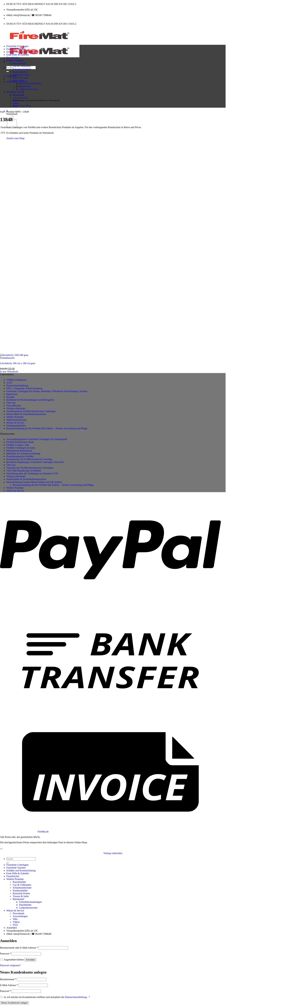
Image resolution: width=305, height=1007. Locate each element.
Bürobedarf (18, 80)
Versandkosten (13, 405)
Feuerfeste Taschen (16, 49)
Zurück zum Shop (21, 105)
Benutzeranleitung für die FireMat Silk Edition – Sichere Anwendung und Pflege (46, 428)
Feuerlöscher (12, 57)
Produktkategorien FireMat (19, 456)
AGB (9, 382)
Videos (16, 103)
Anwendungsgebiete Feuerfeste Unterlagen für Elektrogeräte (36, 439)
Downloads (18, 913)
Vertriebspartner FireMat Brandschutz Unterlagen (31, 411)
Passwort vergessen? (10, 965)
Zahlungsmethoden (16, 425)
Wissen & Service (15, 422)
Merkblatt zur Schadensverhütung (23, 453)
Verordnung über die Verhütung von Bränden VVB (32, 473)
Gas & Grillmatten (22, 66)
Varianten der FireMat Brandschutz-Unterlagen (29, 467)
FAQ (15, 106)
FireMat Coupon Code (17, 445)
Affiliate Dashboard (16, 379)
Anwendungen (20, 97)
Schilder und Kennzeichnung (21, 52)
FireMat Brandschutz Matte (20, 442)
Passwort (5, 953)
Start (2, 111)
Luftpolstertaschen (28, 89)
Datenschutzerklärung (17, 385)
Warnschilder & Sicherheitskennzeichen (26, 414)
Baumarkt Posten (21, 74)
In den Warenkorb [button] (9, 371)
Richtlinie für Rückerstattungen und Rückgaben (30, 399)
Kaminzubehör (20, 72)
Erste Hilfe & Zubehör (17, 54)
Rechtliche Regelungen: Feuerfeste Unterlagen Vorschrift (35, 462)
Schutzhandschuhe (22, 69)
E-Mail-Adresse (9, 985)
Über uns (11, 402)
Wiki (15, 100)
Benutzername (8, 979)
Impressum (11, 394)
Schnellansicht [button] (7, 358)
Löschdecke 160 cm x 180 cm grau (17, 363)
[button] (11, 76)
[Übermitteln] (7, 71)
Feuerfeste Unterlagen (17, 46)
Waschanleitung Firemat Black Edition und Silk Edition (34, 482)
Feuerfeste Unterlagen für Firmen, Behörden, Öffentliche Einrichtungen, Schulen (47, 391)
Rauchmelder (19, 63)
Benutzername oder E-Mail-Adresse (19, 947)
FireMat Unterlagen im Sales (20, 447)
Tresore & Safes (20, 77)
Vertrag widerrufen (15, 408)
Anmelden (30, 960)
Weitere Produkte (15, 60)
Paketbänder (25, 86)
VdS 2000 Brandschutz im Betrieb (23, 470)
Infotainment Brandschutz (19, 450)
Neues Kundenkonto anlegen (14, 1003)
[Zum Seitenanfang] (1, 848)
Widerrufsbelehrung (16, 419)
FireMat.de (43, 831)
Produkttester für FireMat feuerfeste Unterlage (29, 459)
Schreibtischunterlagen (30, 83)
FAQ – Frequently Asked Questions (24, 388)
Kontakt (10, 397)
